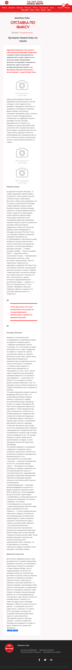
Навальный (25, 10)
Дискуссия (12, 8)
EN (63, 5)
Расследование (44, 8)
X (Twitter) (10, 630)
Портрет (35, 8)
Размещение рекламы (46, 650)
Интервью (20, 8)
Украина (60, 8)
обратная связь (23, 645)
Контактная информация (29, 650)
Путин (38, 10)
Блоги (52, 8)
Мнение (4, 8)
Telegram (15, 630)
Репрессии (28, 8)
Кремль (43, 10)
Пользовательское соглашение (31, 652)
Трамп (32, 10)
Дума (49, 10)
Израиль (67, 8)
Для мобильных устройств (52, 652)
